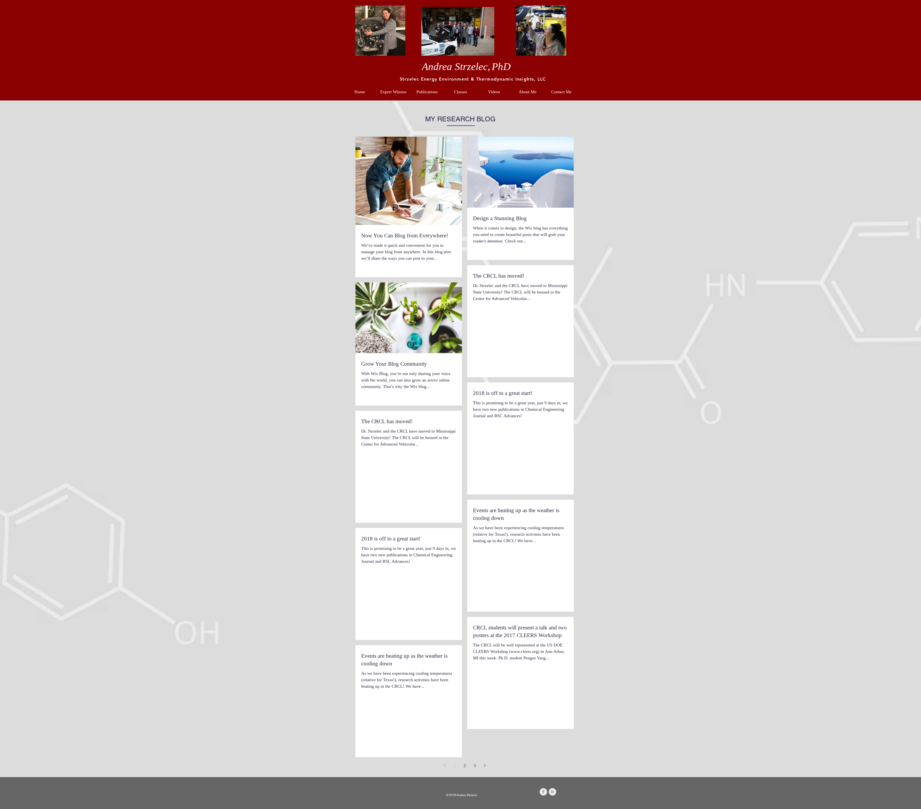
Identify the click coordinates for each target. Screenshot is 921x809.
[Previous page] (444, 765)
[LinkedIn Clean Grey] (552, 792)
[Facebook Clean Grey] (543, 792)
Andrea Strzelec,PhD (466, 66)
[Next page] (484, 765)
